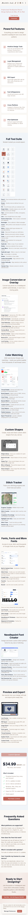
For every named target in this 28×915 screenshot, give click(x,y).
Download (14, 18)
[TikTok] (15, 3)
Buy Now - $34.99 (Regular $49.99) (14, 897)
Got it (19, 911)
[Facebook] (20, 3)
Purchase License (14, 798)
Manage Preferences (10, 911)
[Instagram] (18, 3)
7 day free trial (14, 15)
